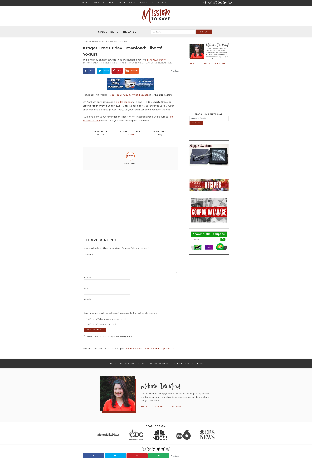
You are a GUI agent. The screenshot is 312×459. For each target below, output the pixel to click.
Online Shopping (127, 3)
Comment (88, 254)
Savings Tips (98, 3)
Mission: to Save (156, 15)
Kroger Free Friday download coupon (128, 95)
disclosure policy (164, 63)
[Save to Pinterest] (137, 455)
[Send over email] (158, 455)
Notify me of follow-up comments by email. (106, 319)
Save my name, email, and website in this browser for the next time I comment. (120, 313)
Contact (205, 63)
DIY (151, 3)
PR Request (220, 63)
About (85, 3)
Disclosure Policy (156, 59)
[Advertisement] (130, 198)
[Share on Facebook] (93, 455)
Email (87, 288)
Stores (111, 3)
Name (87, 278)
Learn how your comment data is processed (150, 348)
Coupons (161, 3)
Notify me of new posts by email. (101, 324)
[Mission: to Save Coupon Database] (209, 223)
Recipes (143, 3)
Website (88, 299)
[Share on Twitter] (115, 455)
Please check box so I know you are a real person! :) (109, 336)
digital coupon (124, 102)
